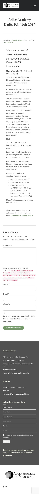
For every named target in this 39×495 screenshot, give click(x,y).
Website (6, 304)
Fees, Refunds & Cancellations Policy (16, 373)
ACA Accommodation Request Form (16, 357)
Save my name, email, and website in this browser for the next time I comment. (19, 319)
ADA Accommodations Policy (13, 360)
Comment (7, 245)
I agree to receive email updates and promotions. (18, 436)
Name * (6, 284)
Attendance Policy (9, 370)
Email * (6, 294)
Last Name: (7, 417)
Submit (6, 442)
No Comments (9, 42)
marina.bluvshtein (16, 40)
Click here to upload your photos (24, 216)
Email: (5, 426)
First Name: (7, 408)
